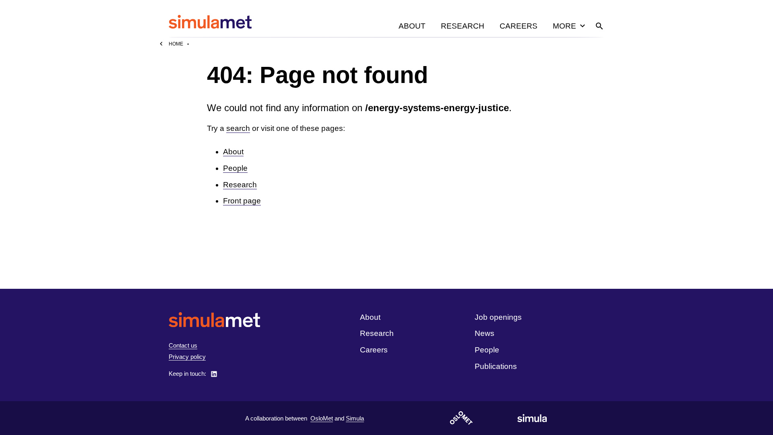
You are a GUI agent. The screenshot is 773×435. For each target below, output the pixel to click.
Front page (242, 201)
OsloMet (321, 418)
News (484, 333)
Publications (496, 366)
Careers (518, 26)
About (412, 26)
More (564, 26)
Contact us (183, 345)
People (235, 168)
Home (176, 43)
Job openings (498, 317)
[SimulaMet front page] (214, 319)
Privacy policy (187, 356)
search (238, 128)
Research (462, 26)
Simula (355, 418)
